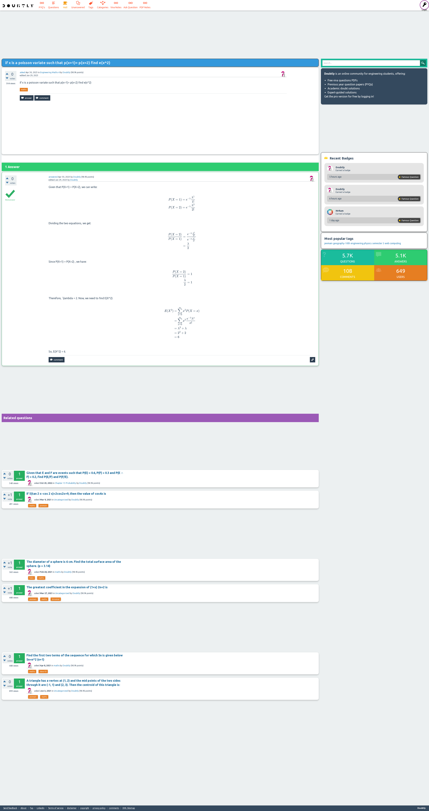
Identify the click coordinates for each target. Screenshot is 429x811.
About (23, 808)
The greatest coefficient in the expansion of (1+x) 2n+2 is (67, 587)
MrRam (340, 210)
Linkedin (40, 808)
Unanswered (78, 7)
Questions (53, 7)
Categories (102, 7)
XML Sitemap (128, 808)
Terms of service (56, 808)
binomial (55, 599)
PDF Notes (145, 7)
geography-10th (341, 243)
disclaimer (72, 808)
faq (31, 808)
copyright (84, 808)
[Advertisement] (214, 33)
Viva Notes (115, 7)
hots (31, 578)
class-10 (43, 671)
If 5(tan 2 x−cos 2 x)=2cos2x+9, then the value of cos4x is (66, 493)
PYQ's (42, 7)
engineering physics (361, 243)
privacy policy (99, 808)
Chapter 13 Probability (65, 483)
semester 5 (378, 243)
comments (114, 808)
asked (22, 72)
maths (23, 90)
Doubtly (83, 483)
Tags (90, 7)
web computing (393, 243)
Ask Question (131, 7)
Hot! (65, 7)
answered (53, 177)
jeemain (43, 506)
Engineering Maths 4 (49, 72)
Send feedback (10, 808)
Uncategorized (61, 500)
